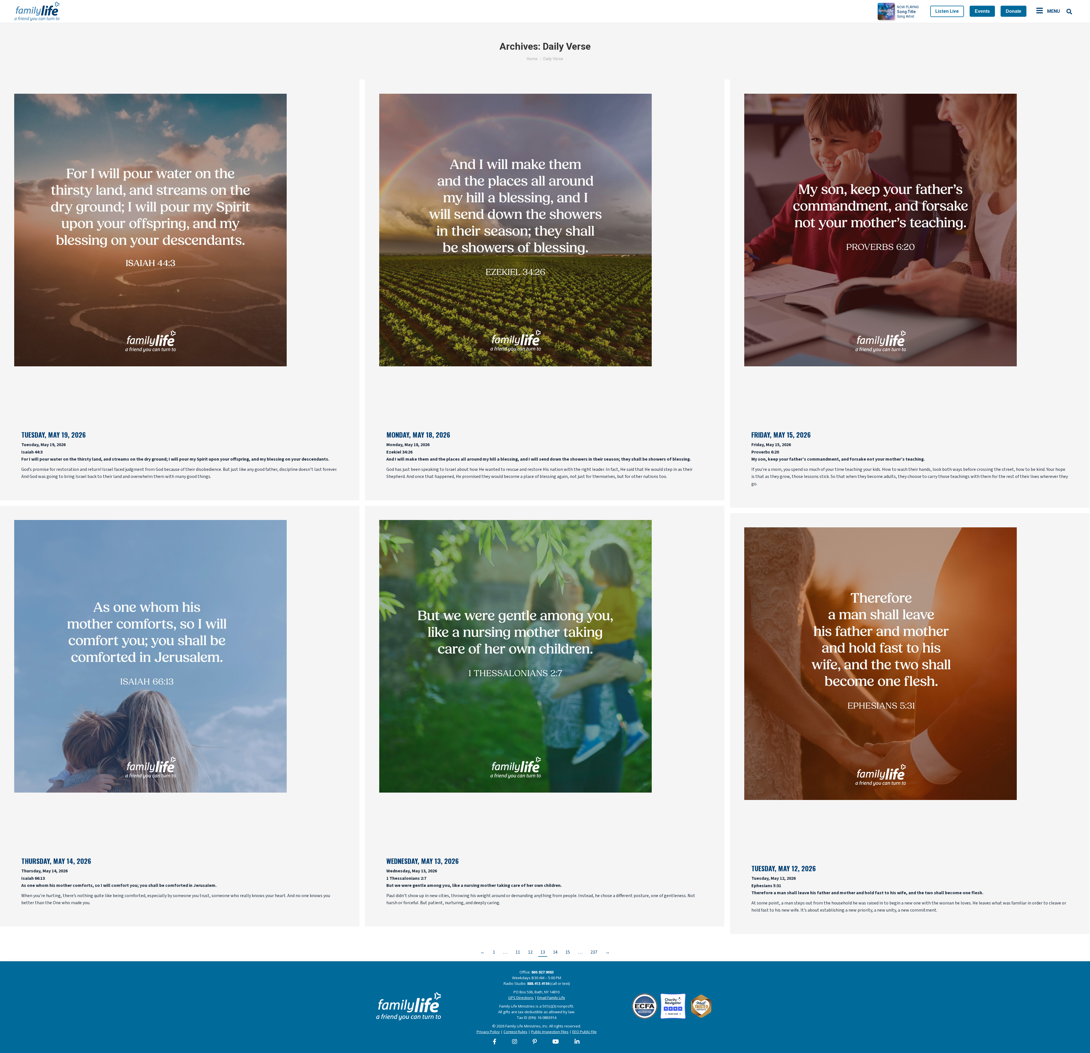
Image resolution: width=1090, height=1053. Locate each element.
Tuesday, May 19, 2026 (53, 434)
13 (542, 952)
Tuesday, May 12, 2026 (783, 868)
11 (517, 952)
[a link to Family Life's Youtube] (555, 1041)
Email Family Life (551, 997)
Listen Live (947, 11)
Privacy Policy (488, 1031)
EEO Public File (584, 1031)
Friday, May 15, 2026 (781, 434)
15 (567, 952)
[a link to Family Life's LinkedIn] (577, 1041)
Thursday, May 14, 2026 (56, 861)
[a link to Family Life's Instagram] (515, 1041)
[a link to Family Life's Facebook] (495, 1041)
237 (593, 952)
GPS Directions (521, 997)
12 (530, 952)
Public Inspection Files (550, 1031)
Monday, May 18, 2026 (418, 434)
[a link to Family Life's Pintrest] (535, 1041)
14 (555, 952)
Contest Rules (515, 1031)
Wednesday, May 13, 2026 (422, 861)
